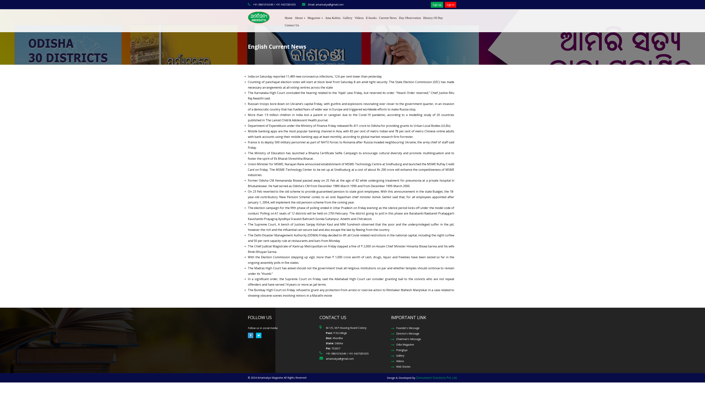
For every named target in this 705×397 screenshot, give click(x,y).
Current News (388, 18)
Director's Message (407, 333)
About (299, 18)
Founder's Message (408, 328)
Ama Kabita (333, 18)
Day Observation (410, 18)
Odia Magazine (405, 344)
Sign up (437, 4)
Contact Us (292, 25)
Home (288, 18)
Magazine (314, 18)
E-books (371, 18)
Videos (359, 18)
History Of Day (433, 18)
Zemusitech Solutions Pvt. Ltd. (436, 378)
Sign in (450, 4)
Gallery (347, 18)
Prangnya (401, 350)
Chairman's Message (408, 339)
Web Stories (403, 366)
